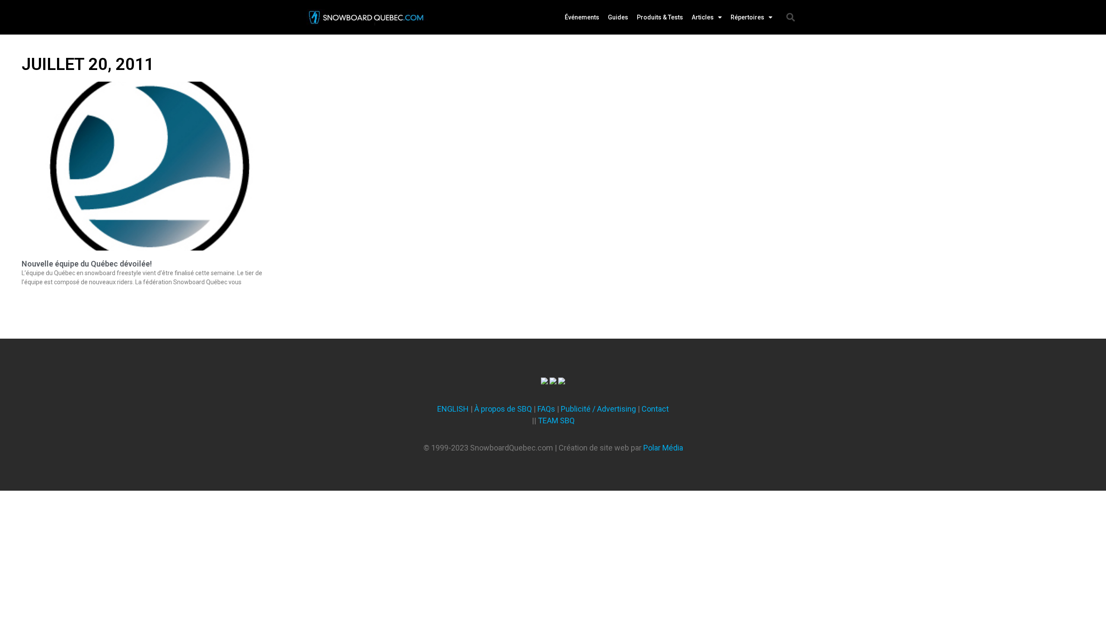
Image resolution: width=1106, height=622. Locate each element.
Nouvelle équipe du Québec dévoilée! (87, 263)
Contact (655, 408)
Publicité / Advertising (598, 408)
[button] (790, 17)
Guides (618, 17)
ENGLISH (453, 408)
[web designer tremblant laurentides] (544, 381)
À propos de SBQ (503, 408)
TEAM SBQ (556, 420)
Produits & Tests (660, 17)
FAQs (546, 408)
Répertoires (747, 17)
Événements (582, 17)
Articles (703, 17)
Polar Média (663, 447)
